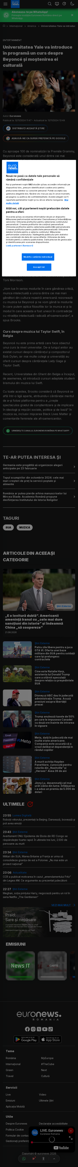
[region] (39, 218)
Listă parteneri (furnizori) (19, 245)
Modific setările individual (38, 257)
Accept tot (39, 267)
